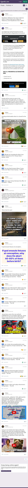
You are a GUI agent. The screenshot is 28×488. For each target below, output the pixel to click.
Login (20, 1)
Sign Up (25, 1)
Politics (8, 5)
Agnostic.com (4, 1)
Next (26, 459)
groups (2, 11)
